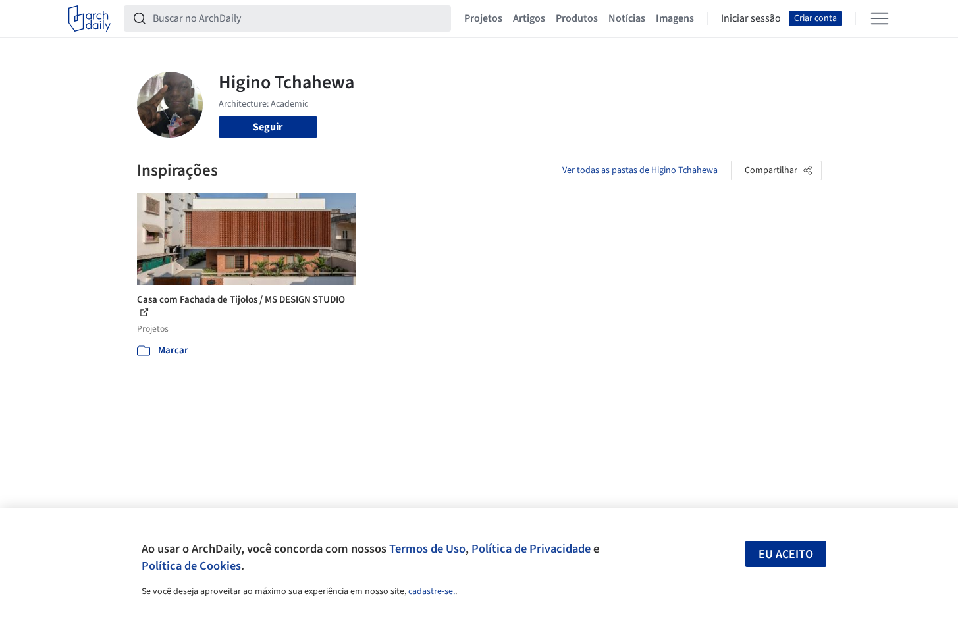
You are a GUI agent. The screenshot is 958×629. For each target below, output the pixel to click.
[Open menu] (879, 18)
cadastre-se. (431, 591)
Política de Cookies (191, 565)
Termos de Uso (427, 548)
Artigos (529, 18)
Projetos (483, 18)
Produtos (577, 18)
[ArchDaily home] (89, 18)
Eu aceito (785, 554)
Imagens (675, 18)
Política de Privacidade (531, 548)
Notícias (626, 18)
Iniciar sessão (751, 18)
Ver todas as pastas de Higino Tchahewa (640, 170)
